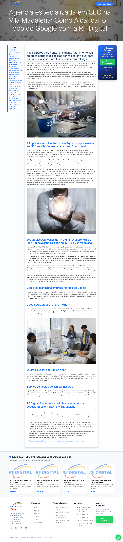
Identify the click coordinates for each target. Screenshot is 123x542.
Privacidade (103, 537)
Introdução (12, 50)
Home (66, 4)
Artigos (36, 519)
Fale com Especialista (104, 4)
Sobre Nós (37, 513)
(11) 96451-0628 (84, 514)
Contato (89, 4)
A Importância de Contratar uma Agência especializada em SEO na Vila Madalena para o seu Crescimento (15, 58)
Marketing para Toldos (62, 512)
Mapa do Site (38, 522)
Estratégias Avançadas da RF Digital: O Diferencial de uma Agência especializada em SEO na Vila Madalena (15, 72)
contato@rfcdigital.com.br (85, 520)
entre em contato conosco (76, 441)
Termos (111, 537)
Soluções (80, 4)
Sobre (73, 4)
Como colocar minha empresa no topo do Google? (15, 82)
